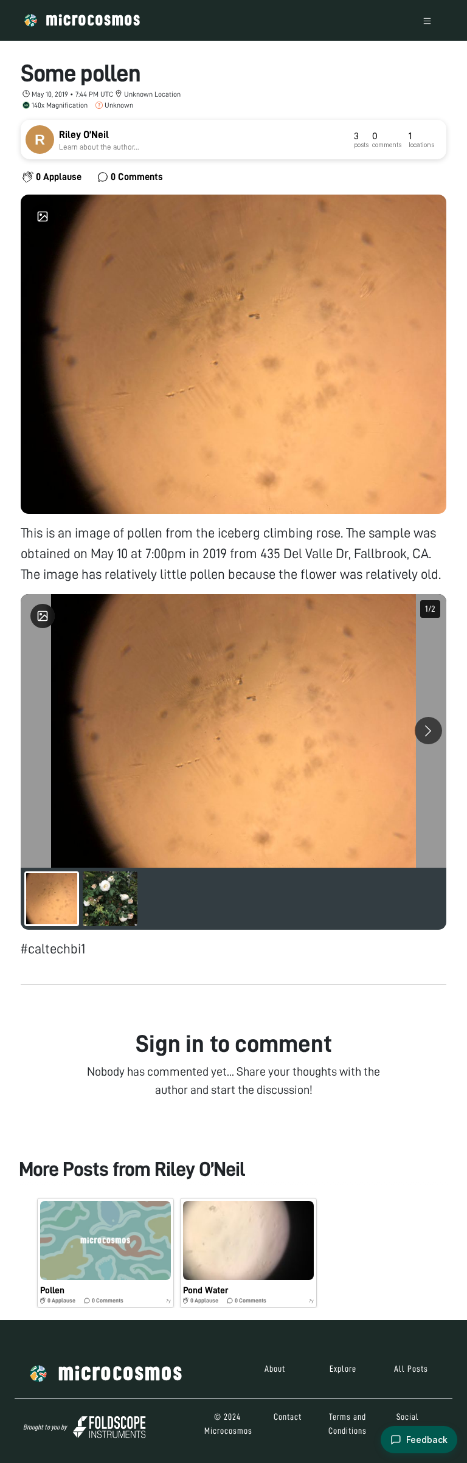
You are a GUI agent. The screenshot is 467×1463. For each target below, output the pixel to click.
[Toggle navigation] (427, 20)
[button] (105, 1253)
